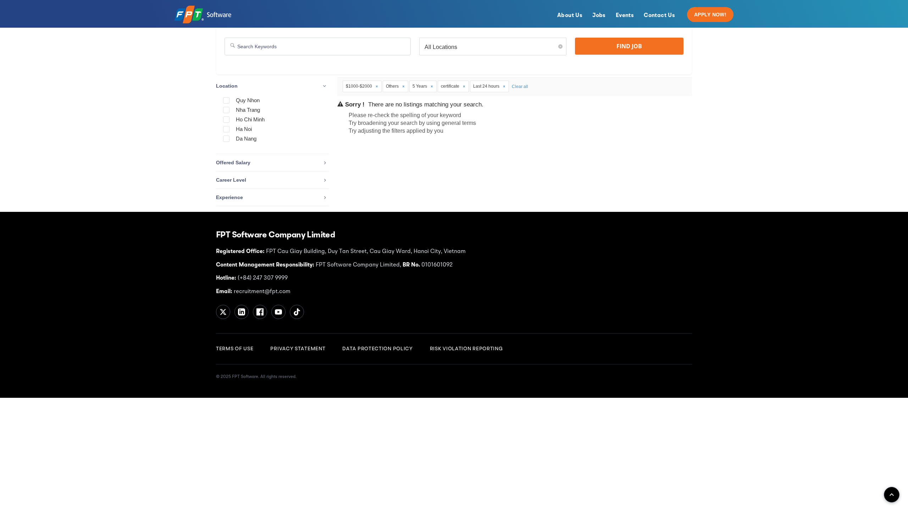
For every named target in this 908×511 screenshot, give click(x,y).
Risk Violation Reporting (466, 348)
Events (625, 15)
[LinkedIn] (241, 312)
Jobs (599, 15)
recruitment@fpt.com (261, 292)
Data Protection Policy (377, 348)
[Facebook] (260, 312)
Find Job (629, 46)
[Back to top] (891, 494)
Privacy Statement (297, 348)
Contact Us (659, 15)
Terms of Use (234, 348)
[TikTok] (297, 312)
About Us (569, 15)
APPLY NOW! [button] (710, 14)
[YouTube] (278, 312)
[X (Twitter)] (223, 312)
